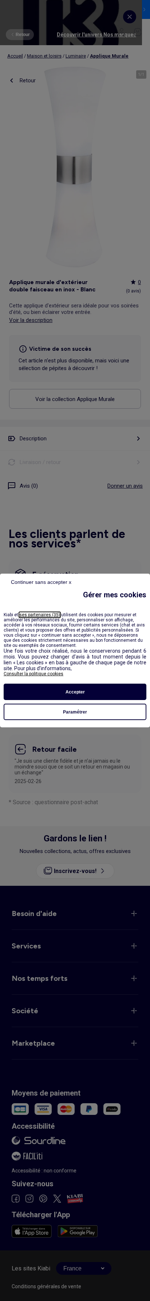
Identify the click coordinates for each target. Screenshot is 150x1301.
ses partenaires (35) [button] (39, 614)
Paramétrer (75, 712)
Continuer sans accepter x (41, 582)
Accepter (75, 692)
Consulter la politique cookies (33, 673)
